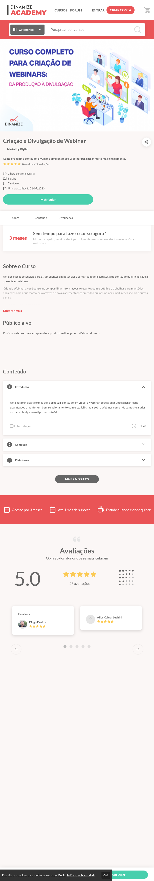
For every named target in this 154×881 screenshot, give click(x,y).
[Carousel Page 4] (83, 647)
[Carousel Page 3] (77, 647)
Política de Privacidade (81, 875)
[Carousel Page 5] (89, 647)
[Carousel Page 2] (71, 647)
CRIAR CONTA (120, 10)
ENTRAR (98, 10)
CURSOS (61, 10)
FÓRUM (76, 10)
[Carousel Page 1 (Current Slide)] (65, 647)
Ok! (105, 875)
